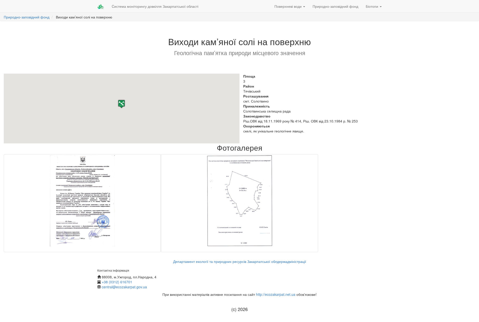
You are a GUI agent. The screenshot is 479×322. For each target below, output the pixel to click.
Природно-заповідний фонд (335, 6)
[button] (121, 103)
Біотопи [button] (372, 6)
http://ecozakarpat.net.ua (275, 294)
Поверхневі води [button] (288, 6)
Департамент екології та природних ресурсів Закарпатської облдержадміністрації (239, 261)
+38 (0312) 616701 (117, 281)
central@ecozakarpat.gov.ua (124, 286)
